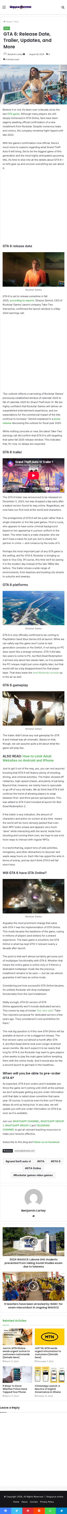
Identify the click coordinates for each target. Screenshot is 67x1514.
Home (8, 21)
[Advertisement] (33, 207)
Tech (16, 21)
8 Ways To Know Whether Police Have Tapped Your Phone (15, 1389)
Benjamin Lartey (33, 1210)
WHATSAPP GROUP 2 (18, 1125)
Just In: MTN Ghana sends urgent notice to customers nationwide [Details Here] (16, 1353)
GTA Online (34, 1168)
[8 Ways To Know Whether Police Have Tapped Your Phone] (17, 1374)
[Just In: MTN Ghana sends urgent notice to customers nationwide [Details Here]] (17, 1337)
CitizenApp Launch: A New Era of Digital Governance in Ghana (48, 1389)
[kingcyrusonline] (20, 7)
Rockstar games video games (34, 1175)
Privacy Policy (47, 1501)
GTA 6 (56, 1161)
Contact (34, 1501)
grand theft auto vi (19, 1161)
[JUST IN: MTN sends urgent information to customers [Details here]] (49, 1337)
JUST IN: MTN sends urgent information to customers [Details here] (48, 1353)
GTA (41, 1161)
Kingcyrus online (55, 1496)
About (24, 1501)
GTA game (13, 113)
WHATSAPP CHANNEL (26, 1121)
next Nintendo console (46, 672)
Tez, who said (45, 1010)
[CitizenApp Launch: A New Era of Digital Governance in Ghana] (49, 1374)
